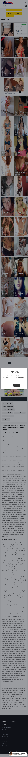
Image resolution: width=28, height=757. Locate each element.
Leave (10, 385)
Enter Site (17, 385)
